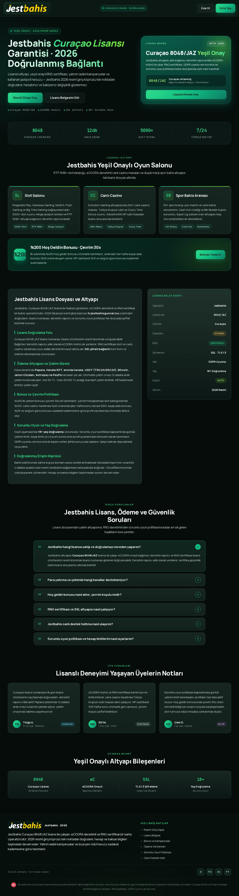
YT (227, 871)
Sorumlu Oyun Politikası (157, 852)
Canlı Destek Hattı (154, 858)
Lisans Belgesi (152, 835)
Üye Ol (205, 8)
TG (210, 871)
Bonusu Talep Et (210, 254)
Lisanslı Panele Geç (186, 94)
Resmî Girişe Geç (25, 98)
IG (218, 871)
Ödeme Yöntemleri (154, 846)
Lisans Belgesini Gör (64, 98)
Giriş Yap (225, 8)
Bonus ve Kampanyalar (157, 841)
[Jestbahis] (27, 8)
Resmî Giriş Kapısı (154, 830)
